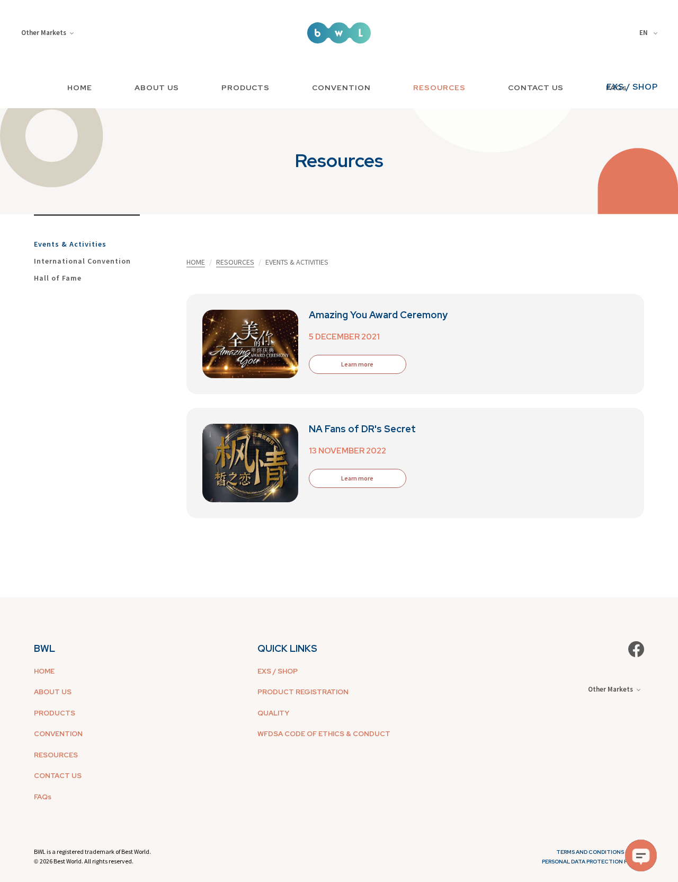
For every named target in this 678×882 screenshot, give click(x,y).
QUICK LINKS (287, 648)
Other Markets (43, 32)
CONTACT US (536, 87)
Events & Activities (70, 244)
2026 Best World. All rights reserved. (86, 861)
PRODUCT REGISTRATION (303, 691)
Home (195, 262)
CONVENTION (341, 87)
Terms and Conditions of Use (600, 852)
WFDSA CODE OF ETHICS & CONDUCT (323, 733)
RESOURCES (439, 87)
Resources (235, 262)
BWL (44, 648)
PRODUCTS (245, 87)
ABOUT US (157, 87)
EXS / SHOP (632, 87)
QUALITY (273, 713)
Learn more (357, 364)
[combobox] (650, 33)
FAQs (42, 796)
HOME (79, 87)
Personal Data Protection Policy (593, 861)
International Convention (82, 261)
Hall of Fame (58, 278)
